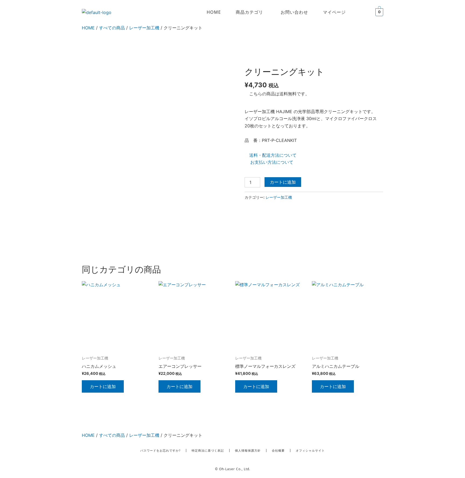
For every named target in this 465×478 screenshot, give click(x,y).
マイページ (334, 12)
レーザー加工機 (144, 27)
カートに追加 (283, 182)
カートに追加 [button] (103, 386)
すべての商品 (112, 27)
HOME (214, 12)
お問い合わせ (294, 12)
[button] (251, 12)
